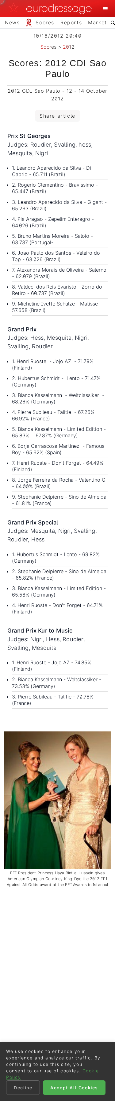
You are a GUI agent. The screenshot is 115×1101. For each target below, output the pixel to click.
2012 (69, 47)
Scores (48, 47)
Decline (23, 1087)
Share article (57, 116)
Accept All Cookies (74, 1087)
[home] (51, 8)
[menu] (105, 8)
